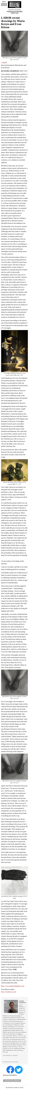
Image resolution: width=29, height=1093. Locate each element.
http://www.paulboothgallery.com (12, 986)
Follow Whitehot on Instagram (10, 1055)
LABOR (4, 63)
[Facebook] (10, 1069)
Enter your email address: (10, 1075)
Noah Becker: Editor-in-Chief (14, 1087)
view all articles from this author (10, 1061)
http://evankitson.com (8, 992)
